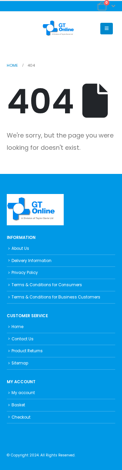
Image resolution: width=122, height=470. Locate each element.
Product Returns (27, 351)
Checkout (21, 417)
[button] (12, 28)
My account (23, 392)
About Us (20, 248)
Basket (18, 405)
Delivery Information (32, 260)
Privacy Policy (25, 272)
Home (17, 326)
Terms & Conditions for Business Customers (56, 297)
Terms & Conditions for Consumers (47, 285)
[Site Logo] (61, 28)
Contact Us (23, 339)
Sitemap (20, 363)
